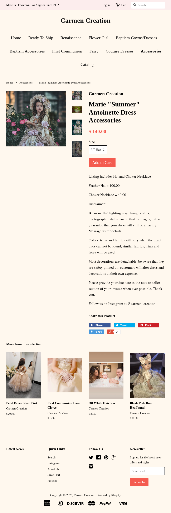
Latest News (15, 449)
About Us (53, 469)
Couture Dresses (119, 51)
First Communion (67, 51)
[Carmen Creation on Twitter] (91, 458)
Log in (106, 5)
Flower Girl (98, 37)
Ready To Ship (40, 37)
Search (51, 457)
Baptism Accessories (27, 51)
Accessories (151, 51)
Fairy (93, 51)
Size (92, 141)
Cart (123, 5)
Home (16, 37)
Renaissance (70, 37)
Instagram (53, 463)
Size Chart (54, 475)
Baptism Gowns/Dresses (136, 37)
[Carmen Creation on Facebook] (98, 458)
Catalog (87, 64)
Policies (52, 481)
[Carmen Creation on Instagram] (91, 467)
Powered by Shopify (109, 495)
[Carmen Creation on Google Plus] (113, 458)
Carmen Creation (85, 20)
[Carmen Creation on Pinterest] (106, 458)
